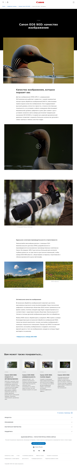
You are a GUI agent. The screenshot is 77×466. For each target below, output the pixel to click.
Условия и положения (52, 455)
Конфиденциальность (37, 458)
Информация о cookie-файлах (12, 458)
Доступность (25, 458)
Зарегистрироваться (38, 443)
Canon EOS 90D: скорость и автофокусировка (11, 377)
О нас (18, 455)
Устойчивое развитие (27, 455)
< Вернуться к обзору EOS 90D (26, 336)
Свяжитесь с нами (9, 455)
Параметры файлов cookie (51, 458)
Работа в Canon (40, 455)
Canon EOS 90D (63, 375)
